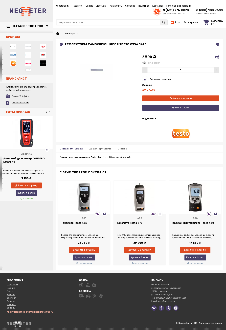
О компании (62, 5)
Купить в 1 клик (26, 193)
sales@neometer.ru (166, 301)
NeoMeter (28, 11)
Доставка (101, 5)
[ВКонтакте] (154, 308)
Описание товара (71, 148)
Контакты (157, 5)
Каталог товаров (28, 26)
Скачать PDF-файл (20, 103)
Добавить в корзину (181, 98)
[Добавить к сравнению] (47, 149)
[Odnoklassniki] (168, 308)
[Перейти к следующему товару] (217, 44)
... (28, 70)
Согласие (130, 5)
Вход (177, 22)
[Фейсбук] (161, 308)
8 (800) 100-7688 (209, 10)
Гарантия (77, 5)
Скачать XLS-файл (20, 96)
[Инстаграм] (176, 308)
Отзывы (122, 148)
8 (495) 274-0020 (176, 10)
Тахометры (70, 33)
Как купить (116, 5)
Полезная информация (178, 5)
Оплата (89, 5)
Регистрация (191, 22)
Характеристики (100, 148)
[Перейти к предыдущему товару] (61, 44)
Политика (143, 5)
